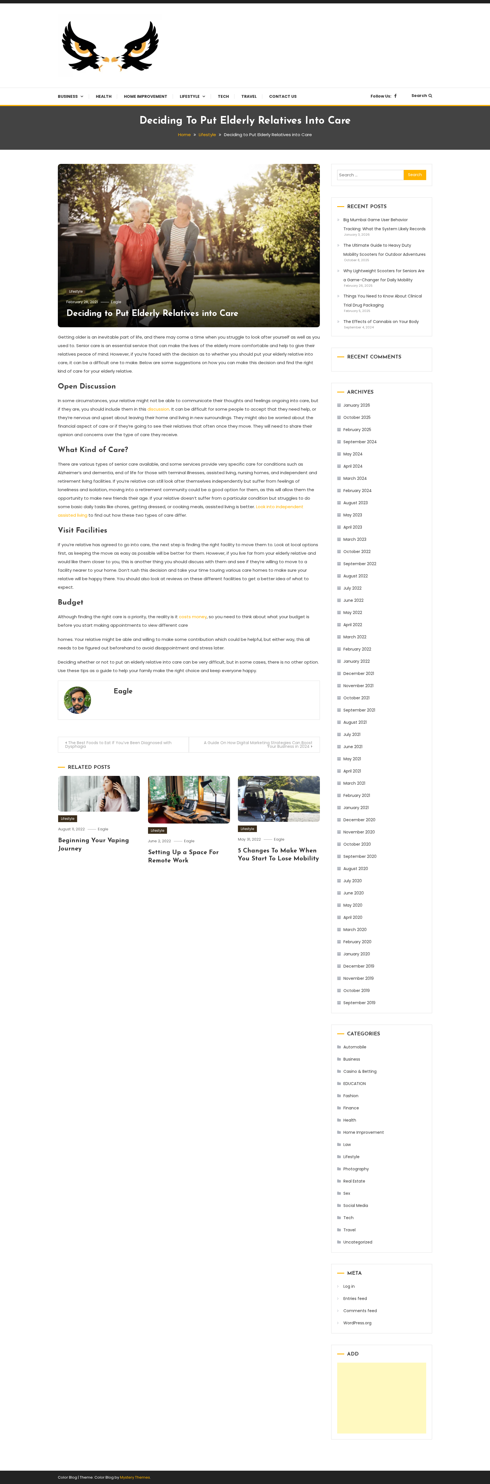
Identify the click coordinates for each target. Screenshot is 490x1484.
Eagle (116, 302)
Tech (223, 96)
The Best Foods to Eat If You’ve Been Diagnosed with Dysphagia (118, 744)
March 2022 (354, 637)
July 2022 (352, 588)
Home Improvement (145, 96)
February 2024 (357, 490)
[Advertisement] (381, 1398)
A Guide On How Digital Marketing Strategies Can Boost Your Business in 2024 (258, 744)
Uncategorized (357, 1242)
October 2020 (357, 844)
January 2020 (356, 954)
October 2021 (356, 698)
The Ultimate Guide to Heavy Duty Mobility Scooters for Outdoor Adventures (384, 249)
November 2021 (358, 686)
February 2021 (356, 795)
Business (68, 96)
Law (347, 1144)
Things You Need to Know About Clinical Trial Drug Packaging (382, 300)
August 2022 (355, 576)
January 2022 (356, 661)
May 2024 (353, 454)
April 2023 (352, 527)
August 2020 (355, 868)
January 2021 (356, 807)
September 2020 (360, 856)
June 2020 (353, 893)
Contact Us (283, 96)
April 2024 (353, 466)
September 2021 (359, 710)
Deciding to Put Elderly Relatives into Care (152, 313)
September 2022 (359, 564)
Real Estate (354, 1181)
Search (419, 95)
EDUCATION (354, 1083)
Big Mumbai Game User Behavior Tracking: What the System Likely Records (384, 224)
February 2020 (357, 942)
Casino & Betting (360, 1071)
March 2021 (354, 783)
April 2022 (352, 625)
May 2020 (352, 905)
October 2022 (357, 551)
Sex (346, 1193)
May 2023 (352, 515)
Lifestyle (190, 96)
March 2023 (354, 539)
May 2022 (352, 612)
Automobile (354, 1047)
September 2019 (359, 1003)
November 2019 (358, 978)
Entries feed (355, 1298)
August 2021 (355, 722)
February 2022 (357, 649)
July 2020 (352, 881)
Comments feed (360, 1311)
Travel (249, 96)
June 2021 (352, 747)
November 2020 (359, 832)
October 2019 (356, 990)
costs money (193, 617)
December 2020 (359, 820)
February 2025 (357, 429)
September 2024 (360, 442)
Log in (349, 1286)
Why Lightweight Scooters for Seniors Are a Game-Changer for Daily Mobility (383, 275)
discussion (158, 409)
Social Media (355, 1205)
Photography (356, 1169)
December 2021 (358, 673)
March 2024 (355, 478)
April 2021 (352, 771)
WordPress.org (357, 1323)
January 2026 (356, 405)
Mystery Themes (135, 1477)
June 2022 (353, 600)
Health (103, 96)
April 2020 (352, 917)
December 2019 (358, 966)
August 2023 (355, 503)
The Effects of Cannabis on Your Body (381, 321)
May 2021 (352, 759)
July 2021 (351, 734)
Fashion (350, 1096)
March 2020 (355, 929)
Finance (351, 1108)
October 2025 (357, 417)
